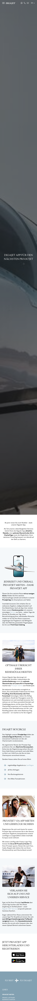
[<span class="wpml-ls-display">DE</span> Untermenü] (34, 3)
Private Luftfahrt (8, 998)
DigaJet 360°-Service (9, 909)
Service (12, 612)
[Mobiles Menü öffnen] (3, 3)
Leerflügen (30, 765)
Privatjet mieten (17, 686)
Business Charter (8, 999)
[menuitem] (32, 3)
